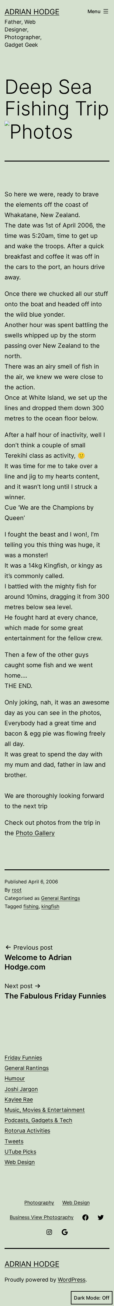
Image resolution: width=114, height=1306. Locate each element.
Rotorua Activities (27, 1130)
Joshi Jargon (21, 1089)
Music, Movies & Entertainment (45, 1110)
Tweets (14, 1141)
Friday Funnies (23, 1057)
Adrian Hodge (32, 11)
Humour (15, 1078)
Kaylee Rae (19, 1099)
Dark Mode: (87, 1298)
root (17, 890)
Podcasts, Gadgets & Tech (38, 1120)
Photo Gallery (35, 833)
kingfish (50, 906)
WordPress (71, 1279)
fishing (31, 906)
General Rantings (60, 898)
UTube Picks (20, 1151)
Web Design (20, 1162)
